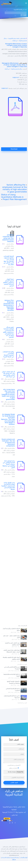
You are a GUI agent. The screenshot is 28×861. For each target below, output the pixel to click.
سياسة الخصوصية (15, 857)
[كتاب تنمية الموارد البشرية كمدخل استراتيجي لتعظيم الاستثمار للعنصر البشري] (19, 284)
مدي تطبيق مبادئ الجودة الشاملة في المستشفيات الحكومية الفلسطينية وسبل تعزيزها (8, 486)
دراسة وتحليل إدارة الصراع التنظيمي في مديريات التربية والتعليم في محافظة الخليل (9, 464)
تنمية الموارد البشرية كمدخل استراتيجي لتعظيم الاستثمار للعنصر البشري (8, 282)
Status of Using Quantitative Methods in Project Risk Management (14, 197)
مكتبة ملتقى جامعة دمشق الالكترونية (17, 38)
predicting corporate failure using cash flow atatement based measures (8, 238)
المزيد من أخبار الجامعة (22, 703)
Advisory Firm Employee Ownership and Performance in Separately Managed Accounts (9, 305)
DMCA (14, 860)
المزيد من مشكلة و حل (22, 664)
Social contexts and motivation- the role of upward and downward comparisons (8, 442)
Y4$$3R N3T (15, 77)
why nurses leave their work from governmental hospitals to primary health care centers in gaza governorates (8, 394)
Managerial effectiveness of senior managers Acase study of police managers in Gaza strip (16, 45)
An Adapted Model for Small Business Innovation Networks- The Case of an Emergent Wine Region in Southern (8, 419)
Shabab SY (11, 812)
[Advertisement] (14, 133)
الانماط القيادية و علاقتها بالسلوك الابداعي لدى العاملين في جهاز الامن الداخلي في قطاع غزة (9, 260)
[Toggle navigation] (25, 3)
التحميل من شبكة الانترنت (13, 765)
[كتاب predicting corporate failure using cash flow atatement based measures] (19, 239)
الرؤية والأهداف (23, 857)
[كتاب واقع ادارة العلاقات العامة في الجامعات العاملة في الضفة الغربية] (19, 356)
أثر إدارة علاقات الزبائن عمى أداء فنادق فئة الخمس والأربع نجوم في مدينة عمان (8, 374)
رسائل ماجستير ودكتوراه (16, 69)
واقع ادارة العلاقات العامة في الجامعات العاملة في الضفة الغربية (8, 354)
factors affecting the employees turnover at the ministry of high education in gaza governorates (14, 188)
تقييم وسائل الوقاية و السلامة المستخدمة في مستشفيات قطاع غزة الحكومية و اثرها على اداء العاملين (8, 332)
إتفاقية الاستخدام (5, 857)
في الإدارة (15, 40)
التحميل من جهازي (13, 768)
